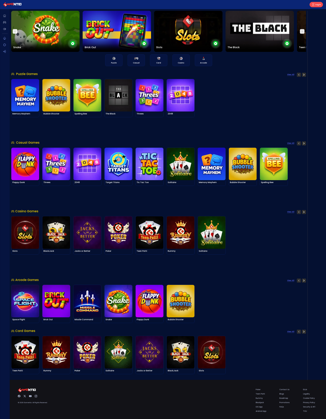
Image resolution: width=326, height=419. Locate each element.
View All (290, 74)
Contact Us (284, 389)
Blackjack (260, 402)
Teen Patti (260, 394)
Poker (258, 389)
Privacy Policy (309, 402)
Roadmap (283, 398)
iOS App (259, 407)
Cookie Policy (309, 398)
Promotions (284, 402)
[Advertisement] (87, 129)
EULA (305, 389)
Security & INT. (309, 407)
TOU (305, 411)
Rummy (259, 398)
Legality (306, 394)
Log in (318, 4)
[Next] (302, 31)
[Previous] (15, 31)
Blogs (281, 394)
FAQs (281, 407)
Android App (261, 411)
